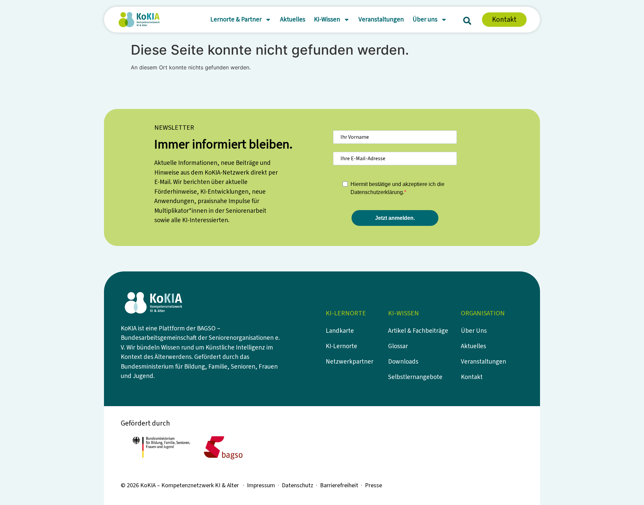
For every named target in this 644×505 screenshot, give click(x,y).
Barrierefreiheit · (342, 485)
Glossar (398, 346)
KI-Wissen (327, 19)
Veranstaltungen (381, 19)
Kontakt (472, 377)
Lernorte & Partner (236, 19)
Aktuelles (292, 19)
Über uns (425, 19)
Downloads (403, 361)
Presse (373, 485)
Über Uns (474, 330)
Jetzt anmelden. (395, 218)
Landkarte (340, 330)
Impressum (261, 485)
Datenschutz (297, 485)
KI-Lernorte (341, 346)
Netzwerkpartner (349, 361)
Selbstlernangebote (415, 377)
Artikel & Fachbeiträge (418, 330)
